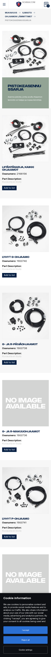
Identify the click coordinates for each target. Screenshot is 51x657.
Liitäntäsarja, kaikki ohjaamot (18, 168)
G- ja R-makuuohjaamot (21, 431)
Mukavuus (11, 13)
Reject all (26, 640)
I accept (25, 630)
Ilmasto (27, 13)
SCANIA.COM (28, 2)
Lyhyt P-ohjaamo (15, 518)
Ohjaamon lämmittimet (18, 16)
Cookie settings (25, 650)
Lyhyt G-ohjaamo (15, 257)
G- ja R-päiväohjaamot (20, 344)
